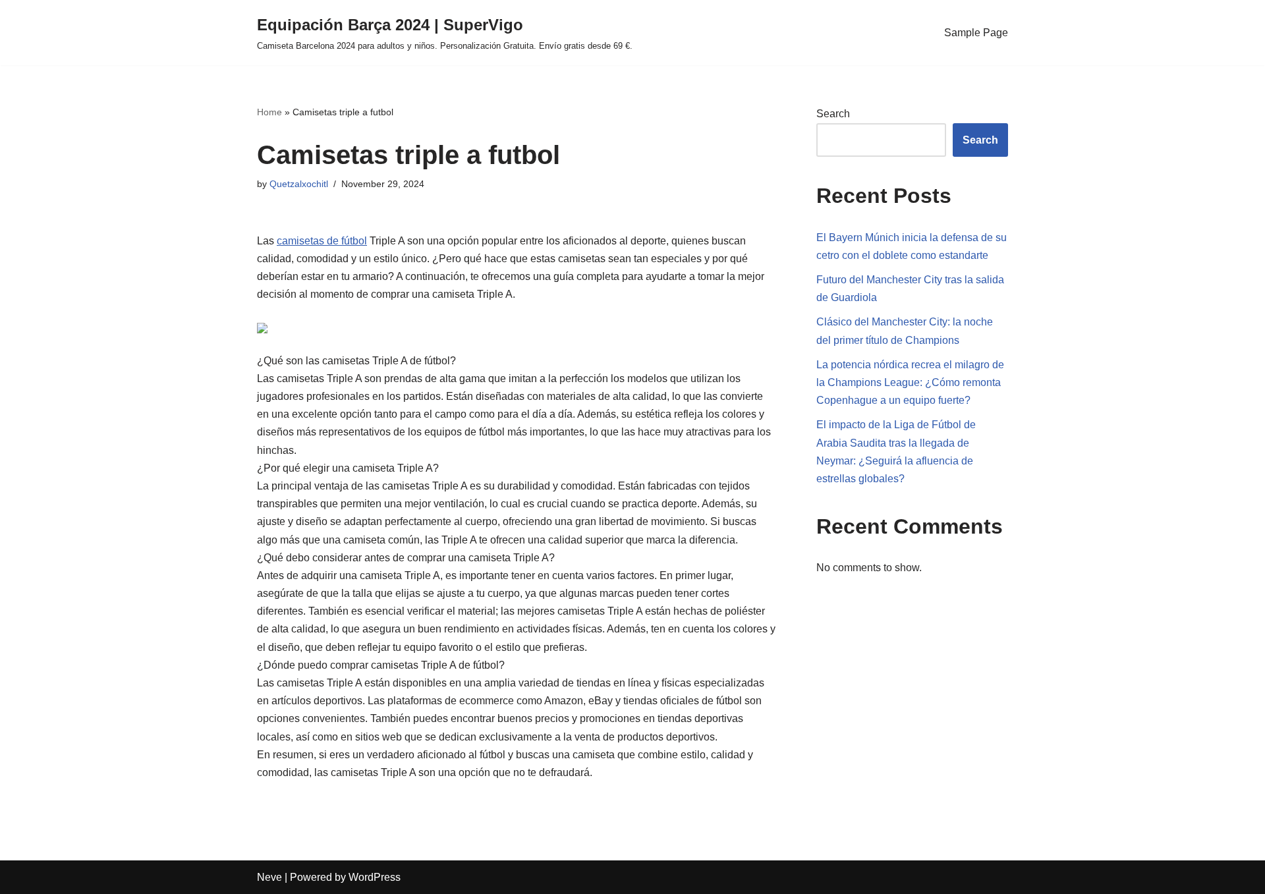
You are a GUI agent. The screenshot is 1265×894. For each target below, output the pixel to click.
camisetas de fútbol (322, 240)
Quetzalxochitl (298, 184)
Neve (269, 877)
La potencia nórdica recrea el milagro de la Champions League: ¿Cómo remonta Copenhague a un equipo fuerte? (910, 382)
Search (833, 113)
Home (269, 112)
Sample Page (976, 32)
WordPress (375, 877)
